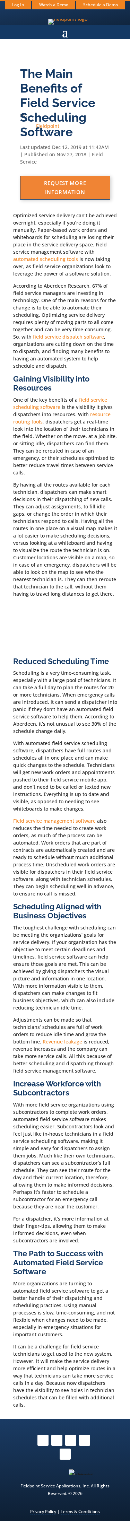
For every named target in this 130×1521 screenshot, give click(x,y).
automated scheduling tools (45, 259)
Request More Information (65, 187)
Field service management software (54, 821)
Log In (18, 5)
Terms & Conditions (80, 1511)
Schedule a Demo (100, 5)
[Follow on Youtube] (84, 1440)
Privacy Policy (43, 1511)
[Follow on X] (70, 1440)
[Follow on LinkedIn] (65, 1454)
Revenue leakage (62, 1041)
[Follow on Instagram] (56, 1440)
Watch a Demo (53, 5)
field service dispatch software (68, 336)
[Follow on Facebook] (43, 1440)
